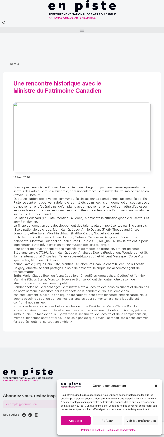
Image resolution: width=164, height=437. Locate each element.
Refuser (107, 421)
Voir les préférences (141, 421)
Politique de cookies (92, 429)
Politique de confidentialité (121, 429)
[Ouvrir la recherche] (4, 23)
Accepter (75, 421)
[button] (156, 386)
